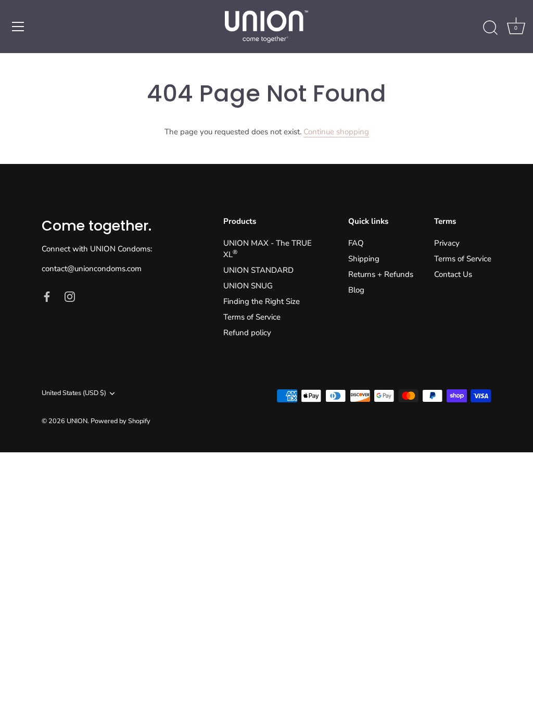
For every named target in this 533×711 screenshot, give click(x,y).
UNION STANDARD (258, 270)
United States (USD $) (74, 393)
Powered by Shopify (120, 421)
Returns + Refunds (380, 274)
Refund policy (247, 332)
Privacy (447, 243)
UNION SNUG (248, 286)
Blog (356, 290)
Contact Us (453, 274)
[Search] (490, 28)
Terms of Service (252, 317)
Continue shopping (336, 131)
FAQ (356, 243)
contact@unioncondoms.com (92, 268)
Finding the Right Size (261, 301)
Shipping (363, 258)
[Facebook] (47, 295)
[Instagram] (70, 295)
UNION (77, 421)
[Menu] (18, 26)
